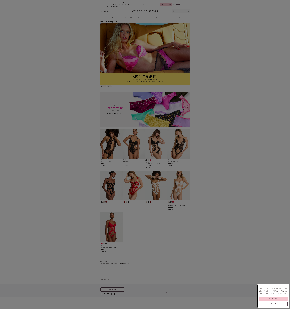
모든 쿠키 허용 (273, 298)
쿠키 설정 (273, 304)
